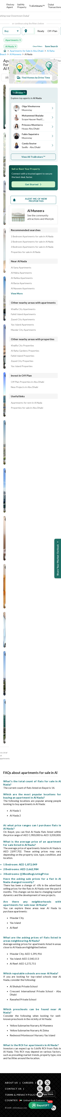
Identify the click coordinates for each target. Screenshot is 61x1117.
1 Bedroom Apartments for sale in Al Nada (32, 236)
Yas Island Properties (22, 366)
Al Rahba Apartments (22, 278)
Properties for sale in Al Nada (25, 252)
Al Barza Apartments (21, 283)
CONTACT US (13, 1088)
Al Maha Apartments (21, 273)
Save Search (51, 46)
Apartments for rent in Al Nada (26, 402)
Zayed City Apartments (23, 319)
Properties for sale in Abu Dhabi (27, 408)
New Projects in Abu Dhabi (24, 387)
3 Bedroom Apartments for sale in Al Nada (32, 247)
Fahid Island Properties (22, 356)
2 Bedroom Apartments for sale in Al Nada (32, 241)
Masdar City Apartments (23, 330)
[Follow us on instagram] (48, 1088)
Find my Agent (10, 5)
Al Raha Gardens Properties (25, 350)
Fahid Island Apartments (23, 314)
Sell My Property (21, 5)
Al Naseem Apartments (23, 288)
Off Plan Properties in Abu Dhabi (27, 382)
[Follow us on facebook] (40, 1083)
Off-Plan (52, 31)
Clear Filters (37, 46)
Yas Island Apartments (22, 324)
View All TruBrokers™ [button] (33, 156)
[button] (11, 31)
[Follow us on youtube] (40, 1094)
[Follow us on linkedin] (40, 1088)
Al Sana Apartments (21, 267)
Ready (40, 31)
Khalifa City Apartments (23, 309)
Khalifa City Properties (22, 345)
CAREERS (27, 1082)
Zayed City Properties (22, 361)
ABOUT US (11, 1082)
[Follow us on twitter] (48, 1083)
